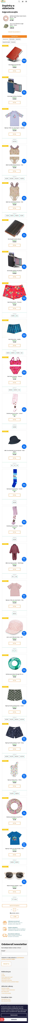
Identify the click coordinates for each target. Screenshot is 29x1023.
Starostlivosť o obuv (5, 999)
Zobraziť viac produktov (14, 32)
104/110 (11, 719)
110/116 (6, 178)
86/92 (12, 215)
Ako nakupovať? (5, 991)
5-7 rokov (14, 899)
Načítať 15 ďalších (14, 905)
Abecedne (13, 42)
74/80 (7, 215)
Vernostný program (5, 978)
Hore (15, 916)
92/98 (6, 719)
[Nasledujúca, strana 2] (14, 909)
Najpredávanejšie (6, 42)
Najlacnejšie (11, 39)
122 (17, 316)
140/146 (14, 141)
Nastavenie (13, 1015)
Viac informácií (22, 1011)
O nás (2, 974)
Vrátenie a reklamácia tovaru (8, 989)
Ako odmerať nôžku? (6, 1000)
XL (15, 650)
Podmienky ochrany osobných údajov (10, 981)
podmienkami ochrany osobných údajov (12, 958)
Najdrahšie (18, 39)
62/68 (14, 427)
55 (17, 465)
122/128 (11, 178)
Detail (14, 71)
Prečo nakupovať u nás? (7, 977)
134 (13, 576)
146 (16, 576)
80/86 (14, 502)
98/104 (17, 215)
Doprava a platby (5, 988)
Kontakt (3, 975)
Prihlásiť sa (6, 964)
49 (11, 465)
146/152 (22, 178)
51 (14, 465)
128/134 (16, 719)
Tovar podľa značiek (6, 993)
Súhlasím (14, 1019)
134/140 (17, 178)
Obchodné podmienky (6, 980)
